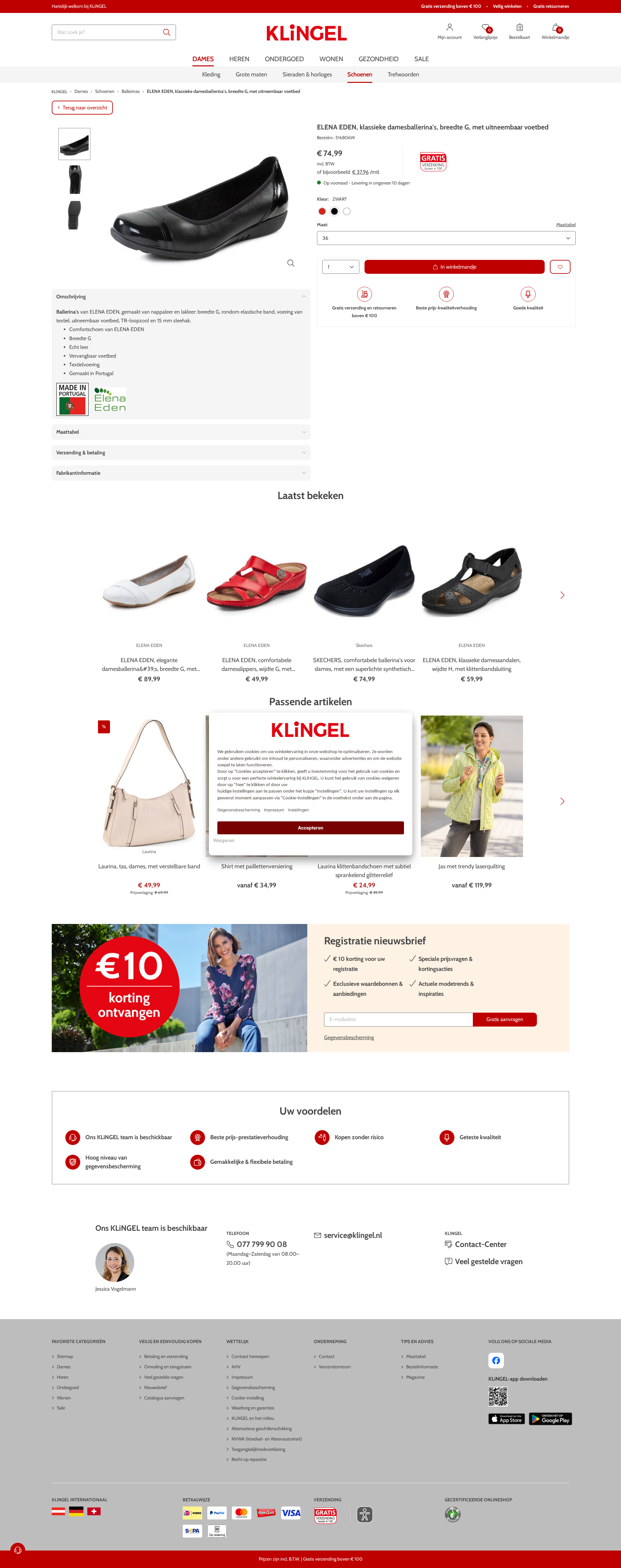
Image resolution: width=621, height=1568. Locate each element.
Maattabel (566, 224)
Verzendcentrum (335, 1367)
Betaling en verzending (166, 1356)
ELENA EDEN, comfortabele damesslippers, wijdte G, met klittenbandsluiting (257, 665)
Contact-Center (481, 1244)
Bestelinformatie (422, 1367)
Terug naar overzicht (85, 108)
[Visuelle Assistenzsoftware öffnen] (361, 1515)
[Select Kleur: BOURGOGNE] (322, 211)
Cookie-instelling (248, 1398)
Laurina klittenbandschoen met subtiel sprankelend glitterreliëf (364, 871)
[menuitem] (203, 59)
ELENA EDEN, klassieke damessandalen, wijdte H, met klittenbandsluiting (472, 665)
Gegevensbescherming (349, 1037)
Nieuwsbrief (155, 1387)
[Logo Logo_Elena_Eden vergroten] (110, 399)
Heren (63, 1377)
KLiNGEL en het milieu (253, 1418)
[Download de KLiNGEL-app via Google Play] (550, 1418)
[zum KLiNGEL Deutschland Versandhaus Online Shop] (76, 1511)
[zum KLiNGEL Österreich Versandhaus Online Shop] (58, 1511)
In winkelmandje (458, 267)
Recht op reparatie (249, 1459)
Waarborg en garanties (253, 1408)
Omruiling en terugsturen (167, 1367)
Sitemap (65, 1356)
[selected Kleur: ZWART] (334, 211)
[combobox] (114, 32)
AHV (236, 1367)
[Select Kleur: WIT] (347, 211)
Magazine (415, 1377)
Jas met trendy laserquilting (472, 866)
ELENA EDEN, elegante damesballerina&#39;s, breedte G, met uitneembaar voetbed (149, 665)
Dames (64, 1367)
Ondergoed (68, 1387)
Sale (61, 1408)
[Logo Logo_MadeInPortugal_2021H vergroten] (72, 399)
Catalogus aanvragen (164, 1398)
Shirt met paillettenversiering (256, 866)
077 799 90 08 (262, 1244)
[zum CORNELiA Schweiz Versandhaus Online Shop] (94, 1511)
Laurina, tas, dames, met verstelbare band (149, 866)
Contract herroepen (250, 1356)
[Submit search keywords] (167, 32)
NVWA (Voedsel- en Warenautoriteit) (267, 1439)
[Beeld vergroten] (291, 263)
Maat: (322, 224)
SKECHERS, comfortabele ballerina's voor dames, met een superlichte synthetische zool (364, 665)
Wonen (64, 1398)
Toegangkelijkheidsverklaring (258, 1449)
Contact (326, 1356)
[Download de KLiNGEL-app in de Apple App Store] (506, 1419)
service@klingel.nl (353, 1235)
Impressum (242, 1377)
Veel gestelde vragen (489, 1261)
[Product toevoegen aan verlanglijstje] (560, 267)
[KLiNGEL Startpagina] (307, 32)
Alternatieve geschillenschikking (262, 1428)
